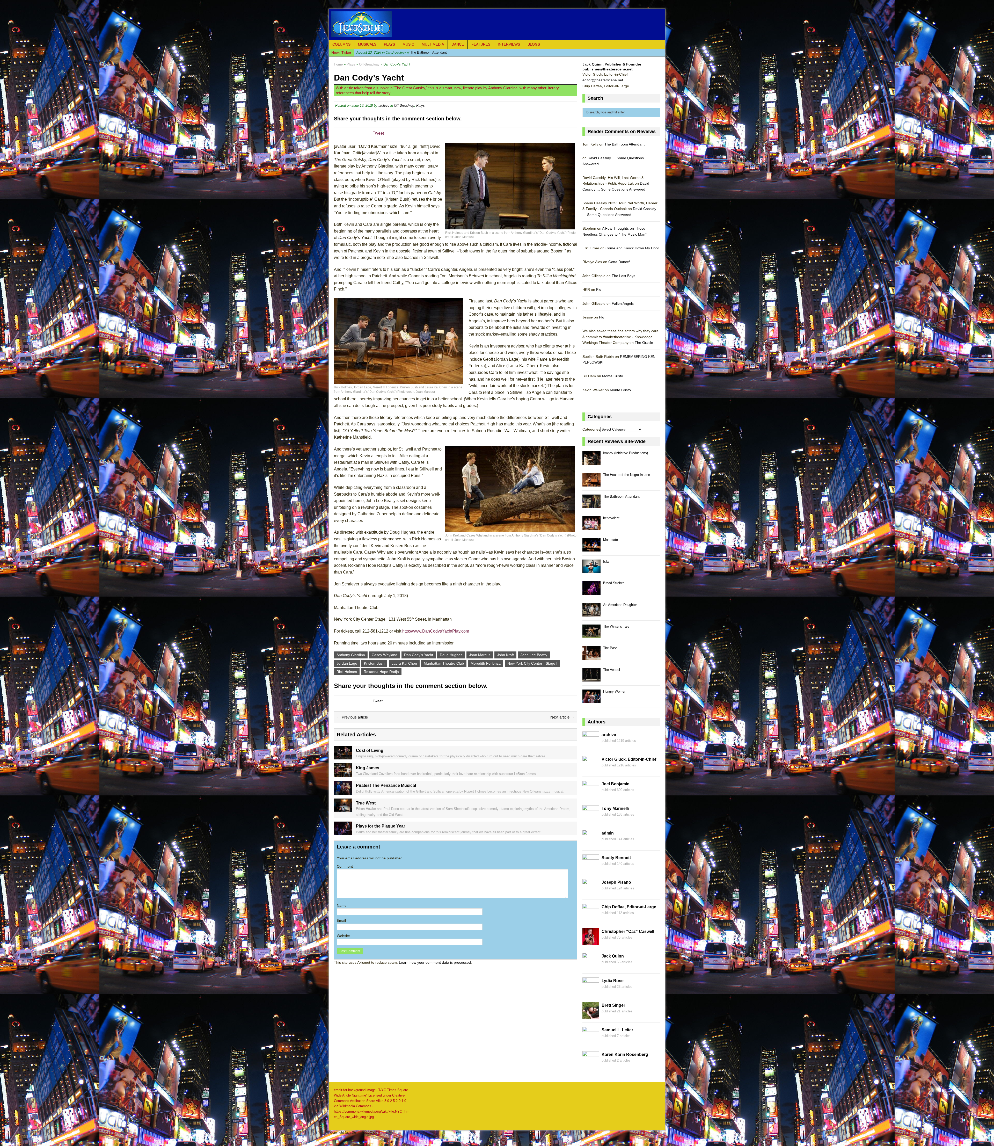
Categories (591, 429)
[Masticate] (591, 548)
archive (383, 105)
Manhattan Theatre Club (444, 663)
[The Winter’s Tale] (591, 635)
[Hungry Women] (591, 700)
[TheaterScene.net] (497, 24)
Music (408, 44)
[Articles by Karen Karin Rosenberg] (590, 1065)
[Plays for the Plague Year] (343, 832)
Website (343, 936)
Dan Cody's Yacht (418, 655)
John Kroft (505, 655)
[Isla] (591, 570)
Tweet (378, 133)
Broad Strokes (614, 583)
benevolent (391, 52)
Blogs (534, 44)
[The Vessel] (591, 678)
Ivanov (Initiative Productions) (625, 453)
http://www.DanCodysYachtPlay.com (435, 631)
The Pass (610, 648)
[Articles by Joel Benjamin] (590, 794)
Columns (341, 44)
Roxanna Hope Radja (381, 672)
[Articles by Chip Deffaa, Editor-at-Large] (590, 917)
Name (342, 905)
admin (608, 833)
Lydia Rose (613, 980)
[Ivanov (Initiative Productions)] (591, 462)
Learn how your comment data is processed (435, 962)
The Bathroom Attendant (624, 144)
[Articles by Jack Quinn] (590, 966)
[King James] (343, 774)
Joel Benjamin (616, 784)
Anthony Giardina (351, 655)
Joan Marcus (479, 655)
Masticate (610, 540)
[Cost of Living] (343, 757)
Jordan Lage (347, 663)
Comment (345, 866)
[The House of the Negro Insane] (591, 483)
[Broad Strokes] (591, 592)
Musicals (367, 44)
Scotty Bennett (616, 857)
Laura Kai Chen (404, 663)
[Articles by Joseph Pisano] (590, 893)
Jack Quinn (613, 956)
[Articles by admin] (590, 844)
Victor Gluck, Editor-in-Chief (629, 759)
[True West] (343, 809)
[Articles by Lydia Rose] (590, 991)
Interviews (509, 44)
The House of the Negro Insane (626, 475)
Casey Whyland (384, 655)
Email (341, 920)
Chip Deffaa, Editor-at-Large (629, 907)
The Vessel (611, 670)
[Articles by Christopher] (590, 942)
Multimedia (433, 44)
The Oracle (644, 342)
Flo (598, 289)
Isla (606, 561)
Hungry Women (614, 691)
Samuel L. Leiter (617, 1030)
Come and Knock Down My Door (632, 248)
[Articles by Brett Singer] (590, 1016)
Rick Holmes (347, 672)
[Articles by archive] (590, 745)
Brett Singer (613, 1005)
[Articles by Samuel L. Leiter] (590, 1040)
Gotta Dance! (619, 262)
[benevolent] (591, 527)
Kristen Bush (374, 663)
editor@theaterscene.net (602, 80)
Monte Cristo (612, 376)
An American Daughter (620, 605)
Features (480, 44)
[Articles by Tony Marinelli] (590, 819)
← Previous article (352, 717)
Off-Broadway (404, 105)
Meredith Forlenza (486, 663)
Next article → (562, 717)
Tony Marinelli (615, 808)
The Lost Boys (623, 276)
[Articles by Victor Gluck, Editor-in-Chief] (590, 770)
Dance (457, 44)
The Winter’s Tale (616, 626)
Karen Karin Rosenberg (625, 1054)
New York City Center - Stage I (532, 663)
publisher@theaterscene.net (607, 69)
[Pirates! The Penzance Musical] (343, 791)
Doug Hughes (451, 655)
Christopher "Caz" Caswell (628, 931)
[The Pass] (591, 657)
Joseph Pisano (616, 882)
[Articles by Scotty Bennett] (590, 868)
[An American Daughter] (591, 613)
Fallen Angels (623, 303)
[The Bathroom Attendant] (591, 505)
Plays (389, 44)
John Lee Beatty (534, 655)
